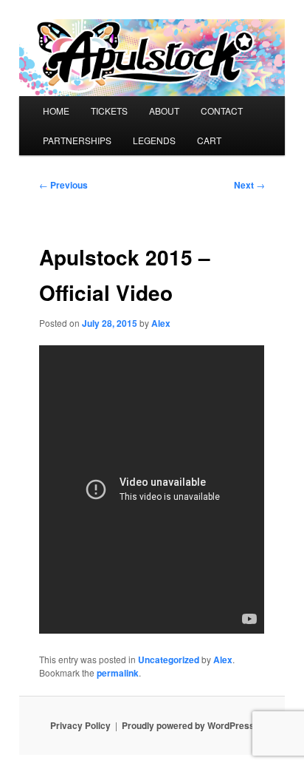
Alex (160, 323)
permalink (118, 672)
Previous (63, 185)
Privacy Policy (80, 725)
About (164, 110)
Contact (222, 110)
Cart (209, 140)
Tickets (109, 110)
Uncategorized (168, 659)
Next (249, 185)
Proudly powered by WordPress (188, 725)
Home (56, 110)
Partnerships (77, 140)
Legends (154, 140)
